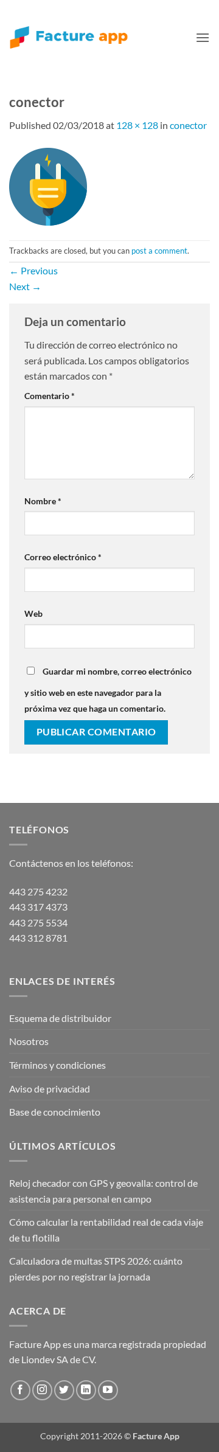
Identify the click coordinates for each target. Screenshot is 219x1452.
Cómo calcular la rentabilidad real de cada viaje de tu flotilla (106, 1229)
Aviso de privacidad (49, 1088)
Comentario (49, 396)
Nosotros (29, 1041)
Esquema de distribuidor (60, 1018)
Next (25, 286)
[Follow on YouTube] (108, 1390)
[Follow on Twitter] (64, 1390)
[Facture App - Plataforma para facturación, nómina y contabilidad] (68, 37)
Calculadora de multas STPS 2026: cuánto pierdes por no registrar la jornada (95, 1268)
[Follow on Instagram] (42, 1390)
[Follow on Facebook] (20, 1390)
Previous (33, 270)
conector (188, 125)
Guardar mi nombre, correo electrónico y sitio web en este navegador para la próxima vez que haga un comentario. (108, 690)
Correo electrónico (63, 557)
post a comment (159, 250)
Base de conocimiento (54, 1111)
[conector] (48, 185)
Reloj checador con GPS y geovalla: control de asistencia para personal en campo (103, 1190)
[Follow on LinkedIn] (86, 1390)
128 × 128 (137, 125)
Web (33, 613)
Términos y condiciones (57, 1065)
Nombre (42, 501)
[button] (202, 37)
